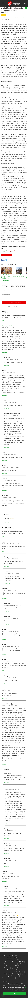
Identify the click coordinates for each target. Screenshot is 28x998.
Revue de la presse (7, 972)
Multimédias (18, 966)
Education (6, 963)
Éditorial (21, 961)
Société (3, 15)
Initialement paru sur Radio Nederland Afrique (14, 18)
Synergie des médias (13, 976)
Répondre (4, 321)
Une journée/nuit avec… (8, 978)
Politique (19, 968)
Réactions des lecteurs (13, 969)
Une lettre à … (20, 978)
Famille (3, 255)
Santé (15, 972)
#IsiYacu (4, 955)
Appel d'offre (16, 957)
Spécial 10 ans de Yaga (14, 974)
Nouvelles (6, 968)
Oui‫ (15, 993)
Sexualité (9, 255)
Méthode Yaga (9, 966)
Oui (4, 251)
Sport (23, 974)
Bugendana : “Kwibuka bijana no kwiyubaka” (19, 275)
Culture (18, 959)
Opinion (13, 968)
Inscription (13, 963)
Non (11, 251)
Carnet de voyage (10, 959)
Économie (14, 961)
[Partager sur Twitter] (5, 260)
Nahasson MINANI (7, 326)
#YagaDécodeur (19, 955)
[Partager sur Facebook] (2, 260)
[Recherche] (25, 3)
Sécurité (21, 972)
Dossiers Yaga (6, 961)
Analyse (9, 957)
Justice (20, 963)
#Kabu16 (11, 955)
